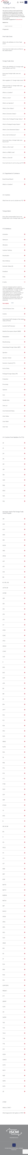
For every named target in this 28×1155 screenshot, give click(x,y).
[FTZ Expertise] (6, 2)
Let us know (19, 19)
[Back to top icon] (14, 1145)
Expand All (5, 29)
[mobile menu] (26, 2)
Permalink (6, 303)
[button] (14, 43)
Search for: (5, 22)
